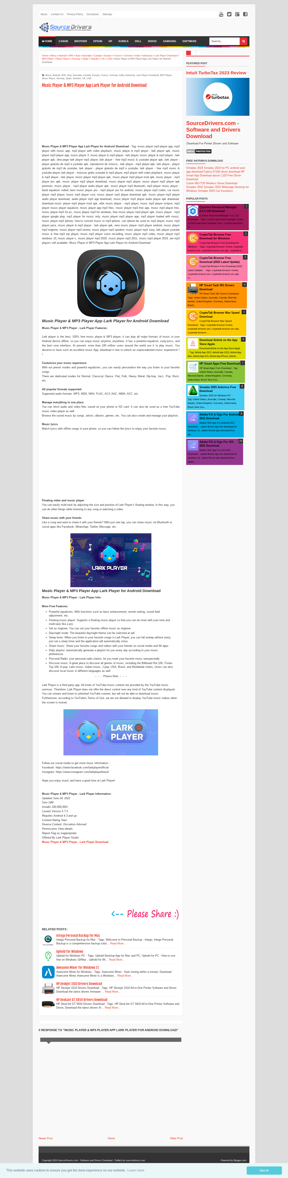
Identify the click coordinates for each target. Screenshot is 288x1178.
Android (56, 75)
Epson (97, 41)
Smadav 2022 (194, 187)
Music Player (48, 78)
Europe (96, 75)
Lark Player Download (147, 75)
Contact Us (57, 14)
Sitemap (107, 14)
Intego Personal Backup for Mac (78, 935)
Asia (69, 75)
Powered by (227, 1160)
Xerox (152, 41)
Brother (80, 41)
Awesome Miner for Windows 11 (77, 967)
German (113, 75)
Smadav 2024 (194, 167)
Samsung (169, 41)
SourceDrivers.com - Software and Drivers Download (213, 129)
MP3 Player (166, 75)
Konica (123, 41)
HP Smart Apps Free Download (219, 363)
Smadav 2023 (212, 187)
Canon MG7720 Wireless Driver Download (211, 183)
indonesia (130, 75)
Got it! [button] (264, 1170)
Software (189, 41)
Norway (61, 78)
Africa (48, 75)
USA (89, 78)
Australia (77, 75)
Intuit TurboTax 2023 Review (216, 72)
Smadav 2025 (206, 190)
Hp (110, 41)
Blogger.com (240, 1160)
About (43, 14)
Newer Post (46, 1138)
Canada (87, 75)
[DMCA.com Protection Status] (199, 152)
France (104, 75)
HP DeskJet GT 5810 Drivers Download (81, 1000)
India (121, 75)
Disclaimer (93, 14)
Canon (63, 41)
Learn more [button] (135, 1170)
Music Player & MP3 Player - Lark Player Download (75, 842)
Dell (138, 41)
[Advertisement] (111, 117)
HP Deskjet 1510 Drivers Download (79, 984)
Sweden (77, 78)
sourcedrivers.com (135, 1160)
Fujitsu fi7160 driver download (222, 171)
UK (83, 78)
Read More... (118, 943)
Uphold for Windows (69, 951)
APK (63, 75)
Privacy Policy (75, 14)
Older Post (176, 1138)
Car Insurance (224, 190)
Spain (68, 78)
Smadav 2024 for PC (216, 167)
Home (48, 41)
